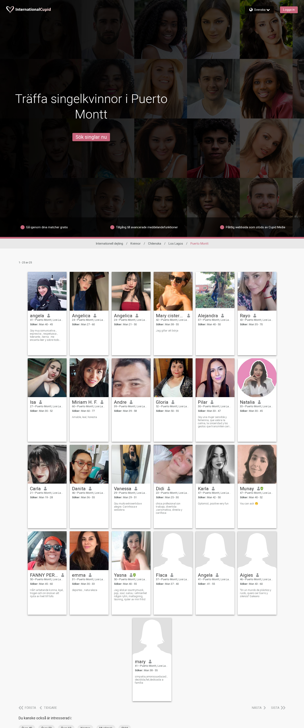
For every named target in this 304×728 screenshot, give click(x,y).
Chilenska (154, 243)
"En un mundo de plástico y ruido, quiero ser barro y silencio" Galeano (255, 593)
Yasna (120, 575)
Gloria (162, 402)
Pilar (202, 402)
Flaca (161, 575)
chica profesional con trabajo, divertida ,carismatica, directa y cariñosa (169, 508)
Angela (205, 575)
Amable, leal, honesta (84, 417)
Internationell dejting (109, 243)
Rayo (245, 315)
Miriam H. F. (84, 402)
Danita (79, 488)
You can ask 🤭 (249, 503)
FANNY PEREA (44, 575)
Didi (160, 488)
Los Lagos (176, 243)
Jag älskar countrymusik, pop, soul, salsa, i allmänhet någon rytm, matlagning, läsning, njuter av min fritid (130, 594)
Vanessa (122, 488)
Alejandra (208, 315)
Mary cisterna (170, 315)
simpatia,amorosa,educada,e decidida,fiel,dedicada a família (152, 679)
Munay (247, 488)
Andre (120, 402)
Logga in (289, 10)
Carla (35, 488)
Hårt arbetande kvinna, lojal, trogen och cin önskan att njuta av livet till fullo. (46, 593)
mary (140, 661)
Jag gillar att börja (167, 330)
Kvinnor (135, 243)
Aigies (246, 575)
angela (37, 315)
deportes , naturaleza (84, 590)
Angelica (81, 315)
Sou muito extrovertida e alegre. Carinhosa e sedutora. (128, 506)
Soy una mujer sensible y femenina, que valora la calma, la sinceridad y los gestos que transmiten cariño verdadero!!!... (215, 421)
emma (79, 575)
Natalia (247, 402)
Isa (33, 402)
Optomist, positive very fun (213, 503)
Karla (203, 488)
